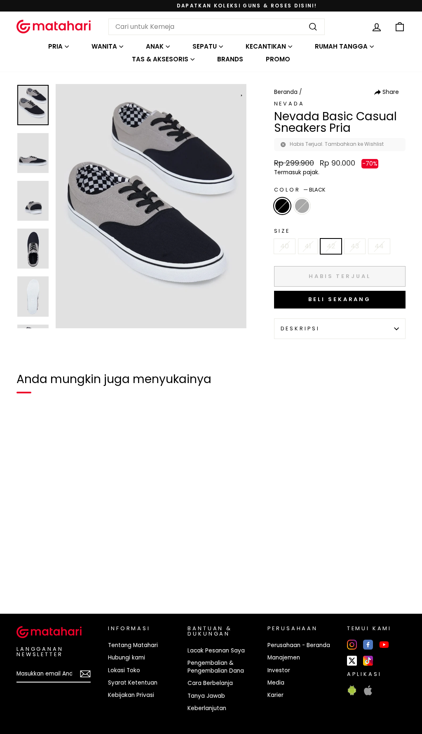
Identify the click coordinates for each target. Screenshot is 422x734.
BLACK (282, 206)
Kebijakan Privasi (131, 695)
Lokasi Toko (124, 670)
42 (331, 246)
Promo (278, 59)
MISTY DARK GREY (302, 206)
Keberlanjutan (207, 708)
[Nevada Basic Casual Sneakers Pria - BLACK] (28, 579)
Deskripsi (300, 328)
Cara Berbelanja (210, 683)
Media (275, 683)
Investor (278, 670)
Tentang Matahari (133, 645)
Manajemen (283, 658)
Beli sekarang (339, 299)
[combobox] (216, 27)
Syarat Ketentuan (132, 683)
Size (282, 230)
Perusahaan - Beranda (298, 645)
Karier (275, 695)
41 (308, 246)
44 (379, 246)
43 (355, 246)
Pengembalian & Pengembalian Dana (216, 667)
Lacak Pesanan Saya (216, 651)
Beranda (286, 92)
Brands (230, 59)
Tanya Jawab (206, 696)
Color (300, 189)
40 (284, 246)
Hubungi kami (126, 658)
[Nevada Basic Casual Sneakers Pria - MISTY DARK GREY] (43, 579)
